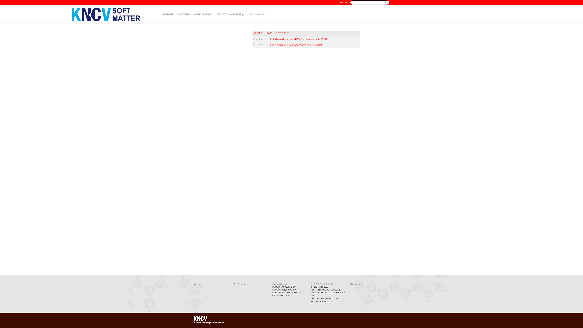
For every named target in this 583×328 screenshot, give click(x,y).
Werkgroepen (203, 14)
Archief (258, 33)
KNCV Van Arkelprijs (231, 14)
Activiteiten (184, 14)
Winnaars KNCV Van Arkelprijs (325, 298)
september (282, 33)
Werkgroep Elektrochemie (285, 290)
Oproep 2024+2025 (319, 287)
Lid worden (258, 14)
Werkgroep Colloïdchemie (285, 287)
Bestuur (167, 14)
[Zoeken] (386, 3)
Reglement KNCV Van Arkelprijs (326, 290)
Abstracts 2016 (318, 302)
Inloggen (343, 2)
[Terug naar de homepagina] (109, 14)
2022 (269, 33)
